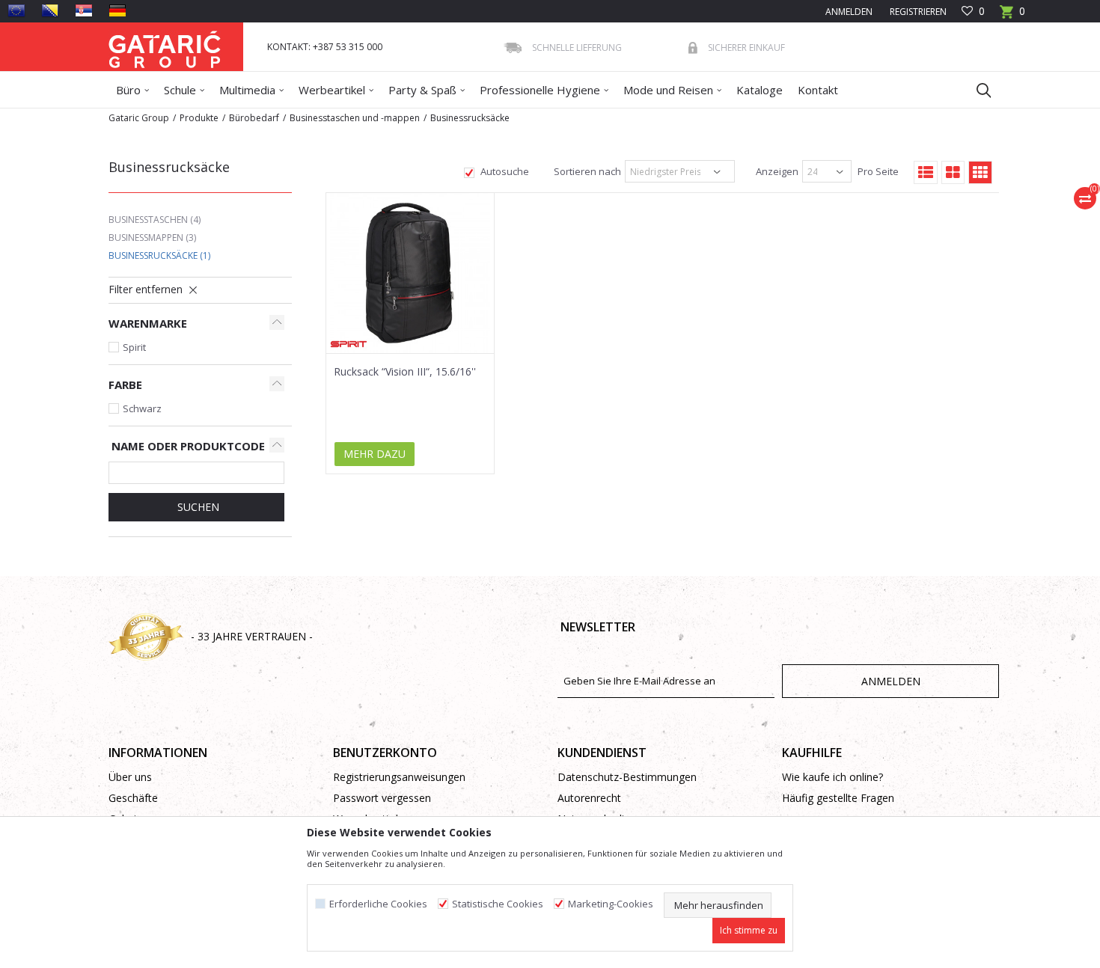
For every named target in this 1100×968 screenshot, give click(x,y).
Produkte (199, 117)
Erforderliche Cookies (378, 904)
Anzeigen (776, 171)
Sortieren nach (586, 171)
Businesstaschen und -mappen (355, 117)
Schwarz (142, 408)
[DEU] (117, 10)
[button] (976, 90)
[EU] (16, 10)
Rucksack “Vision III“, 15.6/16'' (405, 372)
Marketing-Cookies (610, 904)
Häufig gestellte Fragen (838, 798)
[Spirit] (348, 344)
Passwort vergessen (382, 798)
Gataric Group (139, 117)
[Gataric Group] (165, 47)
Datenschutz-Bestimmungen (627, 777)
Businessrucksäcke (159, 255)
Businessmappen (152, 237)
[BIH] (50, 10)
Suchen (196, 507)
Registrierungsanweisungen (399, 777)
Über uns (130, 777)
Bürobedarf (254, 117)
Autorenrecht (589, 798)
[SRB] (84, 10)
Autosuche (503, 171)
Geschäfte (133, 798)
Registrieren (917, 11)
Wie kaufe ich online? (832, 777)
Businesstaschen (155, 219)
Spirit (134, 347)
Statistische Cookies (497, 904)
